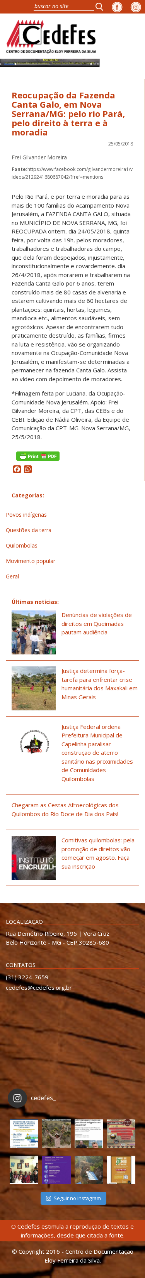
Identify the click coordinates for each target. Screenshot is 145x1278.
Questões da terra (28, 530)
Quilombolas (22, 545)
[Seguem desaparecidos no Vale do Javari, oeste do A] (89, 1133)
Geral (12, 576)
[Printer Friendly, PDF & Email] (38, 455)
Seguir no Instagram (77, 1198)
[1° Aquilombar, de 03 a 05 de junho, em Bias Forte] (121, 1133)
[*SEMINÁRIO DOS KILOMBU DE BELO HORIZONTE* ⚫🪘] (121, 1170)
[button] (102, 6)
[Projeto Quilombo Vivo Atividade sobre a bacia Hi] (89, 1170)
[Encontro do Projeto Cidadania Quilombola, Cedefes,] (24, 1170)
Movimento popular (30, 561)
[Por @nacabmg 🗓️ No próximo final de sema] (24, 1133)
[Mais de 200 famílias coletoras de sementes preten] (56, 1133)
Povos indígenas (26, 514)
